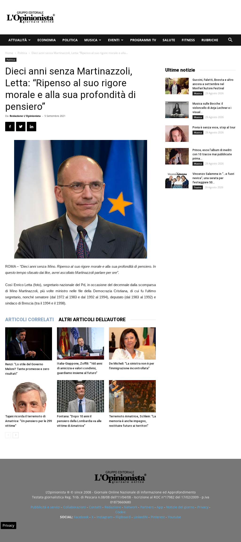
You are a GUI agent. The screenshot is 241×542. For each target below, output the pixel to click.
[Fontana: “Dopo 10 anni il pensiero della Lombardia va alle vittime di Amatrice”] (80, 396)
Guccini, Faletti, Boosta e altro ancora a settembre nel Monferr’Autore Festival (213, 84)
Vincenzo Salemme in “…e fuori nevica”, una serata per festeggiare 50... (213, 178)
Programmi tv (143, 40)
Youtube (174, 517)
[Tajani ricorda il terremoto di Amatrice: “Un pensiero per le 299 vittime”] (28, 396)
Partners (147, 507)
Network (130, 507)
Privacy (202, 507)
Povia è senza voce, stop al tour (214, 127)
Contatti (95, 507)
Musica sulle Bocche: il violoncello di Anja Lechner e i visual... (212, 108)
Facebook (81, 517)
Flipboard (123, 517)
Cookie (120, 512)
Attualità (17, 40)
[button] (230, 40)
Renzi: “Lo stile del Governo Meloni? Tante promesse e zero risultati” (27, 368)
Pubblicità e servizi (45, 507)
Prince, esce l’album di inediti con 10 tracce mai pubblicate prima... (212, 154)
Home (9, 53)
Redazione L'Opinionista (25, 116)
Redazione (112, 507)
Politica (70, 40)
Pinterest (158, 517)
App (160, 507)
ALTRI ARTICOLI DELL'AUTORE (92, 319)
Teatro (197, 187)
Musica (90, 40)
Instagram (104, 517)
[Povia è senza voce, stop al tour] (177, 133)
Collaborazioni (74, 507)
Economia (46, 40)
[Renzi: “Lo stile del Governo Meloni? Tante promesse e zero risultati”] (28, 343)
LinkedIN (141, 517)
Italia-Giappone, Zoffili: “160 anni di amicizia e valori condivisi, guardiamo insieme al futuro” (79, 368)
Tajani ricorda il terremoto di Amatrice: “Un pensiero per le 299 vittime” (28, 421)
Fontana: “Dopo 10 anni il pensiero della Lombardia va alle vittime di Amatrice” (79, 421)
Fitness (188, 40)
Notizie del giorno (180, 507)
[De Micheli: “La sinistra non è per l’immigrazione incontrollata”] (132, 343)
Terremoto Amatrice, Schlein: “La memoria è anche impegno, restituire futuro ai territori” (132, 421)
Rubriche (209, 40)
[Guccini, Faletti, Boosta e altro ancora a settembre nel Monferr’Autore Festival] (177, 86)
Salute (169, 40)
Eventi (114, 40)
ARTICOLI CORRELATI (29, 319)
